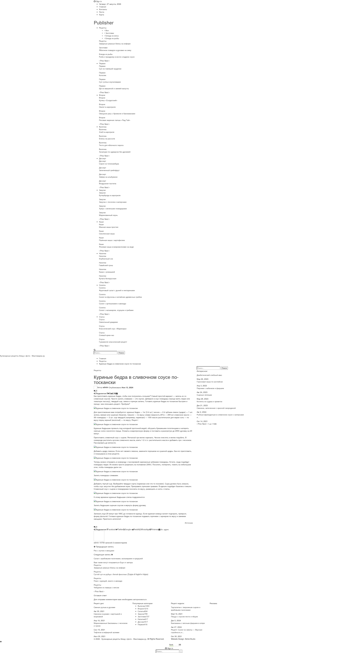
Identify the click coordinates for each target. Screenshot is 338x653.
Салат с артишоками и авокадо (112, 303)
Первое (102, 63)
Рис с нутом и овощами (104, 550)
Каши (101, 221)
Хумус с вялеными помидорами (113, 208)
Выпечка (102, 126)
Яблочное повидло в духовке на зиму (115, 50)
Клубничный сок (106, 258)
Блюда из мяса (112, 35)
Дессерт (102, 158)
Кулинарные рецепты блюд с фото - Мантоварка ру (22, 355)
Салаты (102, 285)
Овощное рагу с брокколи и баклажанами (117, 113)
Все (107, 30)
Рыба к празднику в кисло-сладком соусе (117, 56)
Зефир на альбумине (108, 176)
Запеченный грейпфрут (109, 170)
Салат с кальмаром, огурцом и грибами (116, 310)
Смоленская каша (107, 233)
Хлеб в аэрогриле (106, 132)
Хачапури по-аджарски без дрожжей (114, 151)
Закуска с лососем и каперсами (112, 202)
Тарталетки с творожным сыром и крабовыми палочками (185, 608)
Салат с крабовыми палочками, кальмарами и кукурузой (118, 558)
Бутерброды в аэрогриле (110, 195)
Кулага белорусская (107, 278)
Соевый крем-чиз (106, 335)
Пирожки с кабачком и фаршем (210, 388)
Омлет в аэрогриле (107, 107)
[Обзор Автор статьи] (99, 535)
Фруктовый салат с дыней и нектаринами (117, 290)
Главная (102, 6)
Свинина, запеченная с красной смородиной (216, 408)
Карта (101, 14)
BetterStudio (190, 639)
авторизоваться (140, 599)
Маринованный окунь (108, 215)
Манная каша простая (108, 227)
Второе (102, 95)
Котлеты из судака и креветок (209, 401)
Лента (101, 12)
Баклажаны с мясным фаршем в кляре (188, 623)
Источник (189, 522)
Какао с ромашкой (107, 271)
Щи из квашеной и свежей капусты (114, 88)
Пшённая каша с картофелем (112, 240)
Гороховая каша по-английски (210, 381)
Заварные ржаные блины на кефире (115, 43)
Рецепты (102, 27)
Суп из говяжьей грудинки (110, 68)
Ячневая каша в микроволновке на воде (116, 246)
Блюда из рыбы (112, 38)
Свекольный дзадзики (108, 322)
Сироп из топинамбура (109, 163)
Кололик (102, 75)
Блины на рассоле (107, 138)
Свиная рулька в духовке (104, 607)
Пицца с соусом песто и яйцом (184, 616)
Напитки (102, 253)
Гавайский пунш (106, 265)
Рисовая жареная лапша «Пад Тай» (114, 120)
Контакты (103, 9)
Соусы (102, 316)
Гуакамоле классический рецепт (113, 341)
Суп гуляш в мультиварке (110, 81)
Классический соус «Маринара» (113, 328)
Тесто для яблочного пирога (111, 145)
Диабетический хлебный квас (209, 375)
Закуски (102, 190)
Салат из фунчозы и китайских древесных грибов (120, 297)
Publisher (104, 22)
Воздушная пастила (107, 183)
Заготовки (109, 33)
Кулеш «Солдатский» (108, 100)
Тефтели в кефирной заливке (106, 632)
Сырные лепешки (204, 394)
